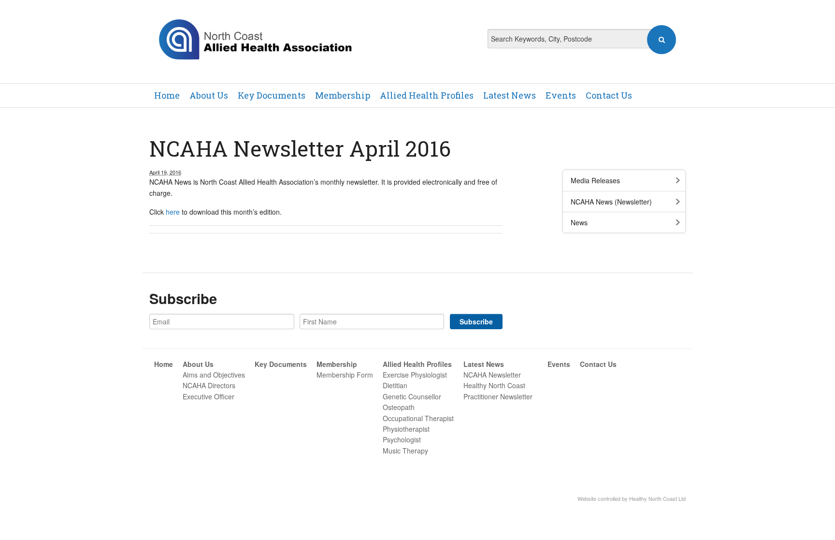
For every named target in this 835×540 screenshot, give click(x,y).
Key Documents (271, 95)
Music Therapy (405, 450)
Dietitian (395, 385)
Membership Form (345, 374)
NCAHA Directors (209, 385)
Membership (342, 95)
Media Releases (595, 180)
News (579, 222)
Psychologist (402, 439)
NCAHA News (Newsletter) (611, 201)
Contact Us (609, 95)
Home (167, 95)
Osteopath (399, 407)
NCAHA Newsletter (492, 374)
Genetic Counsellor (412, 396)
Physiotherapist (406, 429)
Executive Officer (208, 396)
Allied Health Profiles (427, 95)
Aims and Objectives (214, 374)
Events (561, 95)
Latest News (509, 95)
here (173, 212)
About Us (208, 95)
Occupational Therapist (418, 418)
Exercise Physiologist (415, 374)
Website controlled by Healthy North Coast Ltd (631, 498)
